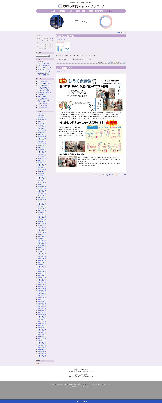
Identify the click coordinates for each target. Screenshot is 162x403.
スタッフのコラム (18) (44, 71)
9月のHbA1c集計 (42, 98)
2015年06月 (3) (42, 353)
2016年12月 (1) (42, 320)
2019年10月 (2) (42, 257)
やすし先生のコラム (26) (44, 69)
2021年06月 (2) (42, 220)
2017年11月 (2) (42, 299)
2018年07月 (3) (42, 284)
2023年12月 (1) (42, 164)
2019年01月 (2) (42, 273)
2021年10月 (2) (42, 212)
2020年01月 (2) (42, 251)
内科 (70, 11)
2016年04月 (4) (42, 334)
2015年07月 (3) (42, 351)
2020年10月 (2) (42, 234)
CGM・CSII (80, 11)
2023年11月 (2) (42, 166)
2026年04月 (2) (42, 119)
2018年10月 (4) (42, 279)
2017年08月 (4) (42, 305)
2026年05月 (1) (42, 117)
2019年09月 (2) (42, 258)
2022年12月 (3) (42, 186)
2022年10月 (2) (42, 190)
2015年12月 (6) (42, 342)
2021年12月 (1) (42, 208)
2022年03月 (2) (42, 203)
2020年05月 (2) (42, 244)
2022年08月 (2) (42, 194)
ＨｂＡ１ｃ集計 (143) (43, 63)
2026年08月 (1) (42, 114)
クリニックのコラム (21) (44, 67)
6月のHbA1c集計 (42, 105)
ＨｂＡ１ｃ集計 (122, 62)
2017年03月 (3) (42, 314)
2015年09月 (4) (42, 347)
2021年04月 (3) (42, 223)
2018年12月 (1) (42, 275)
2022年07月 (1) (42, 195)
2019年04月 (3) (42, 268)
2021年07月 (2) (42, 218)
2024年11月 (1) (42, 145)
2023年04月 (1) (42, 179)
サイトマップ (107, 384)
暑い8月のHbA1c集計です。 (45, 100)
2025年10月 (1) (42, 127)
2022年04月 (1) (42, 201)
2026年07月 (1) (42, 116)
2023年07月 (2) (42, 173)
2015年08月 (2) (42, 349)
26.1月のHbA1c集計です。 (45, 92)
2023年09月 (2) (42, 169)
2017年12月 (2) (42, 297)
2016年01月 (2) (42, 340)
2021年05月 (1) (42, 221)
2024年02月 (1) (42, 160)
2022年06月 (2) (42, 197)
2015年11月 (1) (42, 344)
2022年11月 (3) (42, 188)
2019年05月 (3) (42, 266)
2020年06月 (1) (42, 242)
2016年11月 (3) (42, 321)
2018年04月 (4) (42, 290)
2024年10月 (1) (42, 147)
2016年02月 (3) (42, 338)
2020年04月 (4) (42, 245)
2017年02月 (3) (42, 316)
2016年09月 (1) (42, 325)
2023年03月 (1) (42, 181)
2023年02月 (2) (42, 182)
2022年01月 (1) (42, 207)
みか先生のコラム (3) (43, 73)
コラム (109, 11)
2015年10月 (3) (42, 346)
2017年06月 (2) (42, 308)
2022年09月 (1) (42, 192)
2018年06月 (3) (42, 286)
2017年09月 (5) (42, 303)
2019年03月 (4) (42, 270)
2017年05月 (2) (42, 310)
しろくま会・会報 (121, 174)
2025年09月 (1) (42, 129)
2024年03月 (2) (42, 158)
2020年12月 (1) (42, 231)
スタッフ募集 (41, 102)
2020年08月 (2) (42, 238)
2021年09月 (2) (42, 214)
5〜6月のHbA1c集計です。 (45, 83)
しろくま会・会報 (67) (44, 65)
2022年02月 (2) (42, 205)
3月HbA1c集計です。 (43, 89)
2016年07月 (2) (42, 329)
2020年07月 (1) (42, 240)
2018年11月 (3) (42, 277)
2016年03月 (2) (42, 336)
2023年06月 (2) (42, 175)
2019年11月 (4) (42, 255)
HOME (52, 11)
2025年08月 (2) (42, 130)
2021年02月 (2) (42, 227)
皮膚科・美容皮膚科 (74, 384)
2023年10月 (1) (42, 168)
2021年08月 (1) (42, 216)
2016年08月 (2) (42, 327)
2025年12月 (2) (42, 125)
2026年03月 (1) (42, 121)
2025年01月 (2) (42, 142)
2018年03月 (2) (42, 292)
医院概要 (62, 11)
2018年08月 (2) (42, 282)
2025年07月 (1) (42, 132)
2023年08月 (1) (42, 171)
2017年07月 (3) (42, 307)
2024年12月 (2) (42, 143)
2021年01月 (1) (42, 229)
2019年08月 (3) (42, 260)
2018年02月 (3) (42, 294)
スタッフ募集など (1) (43, 75)
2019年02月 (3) (42, 271)
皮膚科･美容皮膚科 (96, 11)
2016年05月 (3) (42, 333)
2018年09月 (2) (42, 281)
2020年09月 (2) (42, 236)
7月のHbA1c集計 (42, 81)
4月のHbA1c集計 (42, 85)
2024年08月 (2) (42, 151)
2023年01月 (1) (42, 184)
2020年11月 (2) (42, 232)
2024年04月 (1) (42, 156)
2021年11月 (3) (42, 210)
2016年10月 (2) (42, 323)
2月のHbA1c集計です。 (44, 90)
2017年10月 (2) (42, 301)
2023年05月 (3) (42, 177)
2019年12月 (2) (42, 253)
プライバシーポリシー (95, 384)
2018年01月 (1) (42, 295)
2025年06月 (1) (42, 134)
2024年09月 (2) (42, 149)
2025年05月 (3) (42, 136)
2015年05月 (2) (42, 355)
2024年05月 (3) (42, 155)
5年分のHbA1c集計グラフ (45, 87)
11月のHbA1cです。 (43, 94)
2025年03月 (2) (42, 140)
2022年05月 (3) (42, 199)
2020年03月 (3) (42, 247)
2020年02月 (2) (42, 249)
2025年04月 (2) (42, 138)
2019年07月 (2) (42, 262)
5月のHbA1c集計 (42, 107)
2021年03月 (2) (42, 225)
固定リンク (113, 62)
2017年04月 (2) (42, 312)
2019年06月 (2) (42, 264)
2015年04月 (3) (42, 357)
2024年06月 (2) (42, 153)
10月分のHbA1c (42, 96)
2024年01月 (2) (42, 162)
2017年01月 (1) (42, 318)
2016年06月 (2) (42, 331)
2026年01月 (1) (42, 123)
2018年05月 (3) (42, 288)
